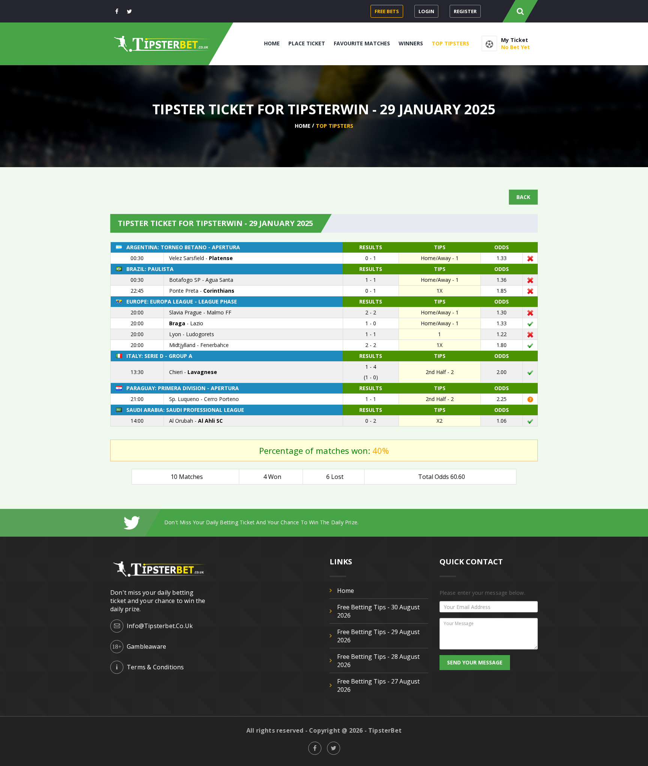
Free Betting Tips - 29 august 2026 (378, 636)
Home (272, 43)
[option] (351, 522)
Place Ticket (306, 43)
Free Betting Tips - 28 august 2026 (378, 660)
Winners (411, 43)
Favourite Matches (362, 43)
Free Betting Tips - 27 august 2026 (378, 685)
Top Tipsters (450, 43)
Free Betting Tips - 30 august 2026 (378, 611)
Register (465, 11)
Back (523, 196)
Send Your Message (474, 662)
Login (426, 11)
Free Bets (387, 11)
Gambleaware (146, 646)
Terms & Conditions (155, 667)
